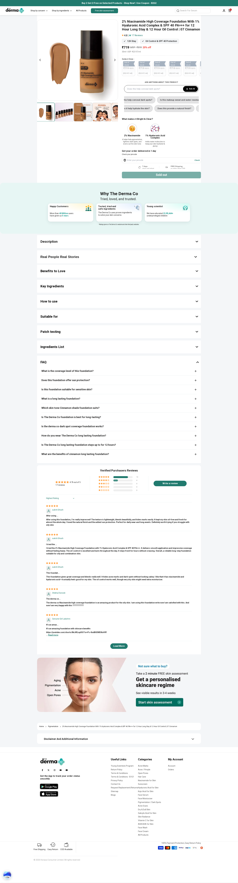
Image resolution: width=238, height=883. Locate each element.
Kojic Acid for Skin (145, 791)
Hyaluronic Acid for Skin (148, 788)
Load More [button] (119, 646)
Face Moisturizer (145, 798)
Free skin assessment (104, 11)
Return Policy (116, 769)
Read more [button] (53, 635)
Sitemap (114, 791)
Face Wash (142, 827)
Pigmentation (53, 726)
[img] (52, 506)
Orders (171, 769)
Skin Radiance (144, 817)
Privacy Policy (117, 780)
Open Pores (143, 773)
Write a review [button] (170, 483)
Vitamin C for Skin (146, 820)
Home (41, 726)
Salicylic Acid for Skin (147, 813)
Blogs (113, 795)
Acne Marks (143, 766)
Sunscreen (142, 784)
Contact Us (115, 784)
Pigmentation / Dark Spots (149, 802)
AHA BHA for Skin (145, 824)
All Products (143, 835)
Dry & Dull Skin (144, 809)
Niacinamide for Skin (147, 780)
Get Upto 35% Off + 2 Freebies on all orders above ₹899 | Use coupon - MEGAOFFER (121, 3)
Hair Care (142, 777)
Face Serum (143, 795)
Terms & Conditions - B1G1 (122, 777)
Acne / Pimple (144, 769)
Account (171, 766)
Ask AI (192, 89)
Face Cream (143, 831)
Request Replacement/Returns (124, 788)
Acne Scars (143, 806)
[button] (123, 35)
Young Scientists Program (122, 766)
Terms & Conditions (119, 773)
